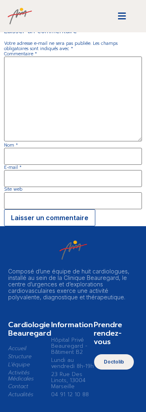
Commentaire (20, 54)
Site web (13, 189)
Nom (11, 145)
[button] (122, 16)
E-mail (12, 167)
